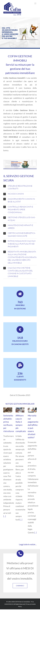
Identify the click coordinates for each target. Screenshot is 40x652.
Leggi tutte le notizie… (28, 544)
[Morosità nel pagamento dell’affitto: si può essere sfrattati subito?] (32, 410)
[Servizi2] (20, 160)
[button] (20, 187)
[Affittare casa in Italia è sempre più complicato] (20, 410)
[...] (4, 516)
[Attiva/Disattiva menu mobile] (35, 3)
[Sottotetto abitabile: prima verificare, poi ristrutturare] (7, 410)
